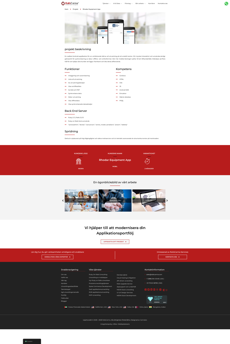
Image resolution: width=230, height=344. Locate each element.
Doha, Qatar (144, 307)
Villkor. (115, 324)
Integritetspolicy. (106, 324)
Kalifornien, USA (101, 307)
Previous (63, 200)
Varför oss (64, 277)
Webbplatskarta (124, 324)
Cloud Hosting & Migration (126, 278)
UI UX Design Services (125, 292)
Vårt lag (63, 280)
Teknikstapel (65, 289)
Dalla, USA (130, 307)
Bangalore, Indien (159, 307)
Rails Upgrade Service (124, 284)
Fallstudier (65, 298)
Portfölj (63, 295)
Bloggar (64, 301)
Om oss (63, 274)
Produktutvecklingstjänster (99, 283)
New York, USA (117, 307)
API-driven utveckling (124, 281)
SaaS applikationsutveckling (99, 289)
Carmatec (143, 320)
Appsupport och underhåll (126, 287)
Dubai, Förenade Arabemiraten (79, 307)
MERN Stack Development (126, 295)
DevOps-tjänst (122, 275)
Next (167, 200)
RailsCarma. (106, 320)
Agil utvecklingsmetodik (70, 292)
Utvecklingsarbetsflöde (69, 286)
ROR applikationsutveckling (99, 292)
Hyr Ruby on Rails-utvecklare (99, 280)
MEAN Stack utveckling (125, 290)
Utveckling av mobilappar (98, 277)
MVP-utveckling (95, 295)
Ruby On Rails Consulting (98, 274)
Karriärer (64, 283)
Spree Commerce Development (100, 286)
